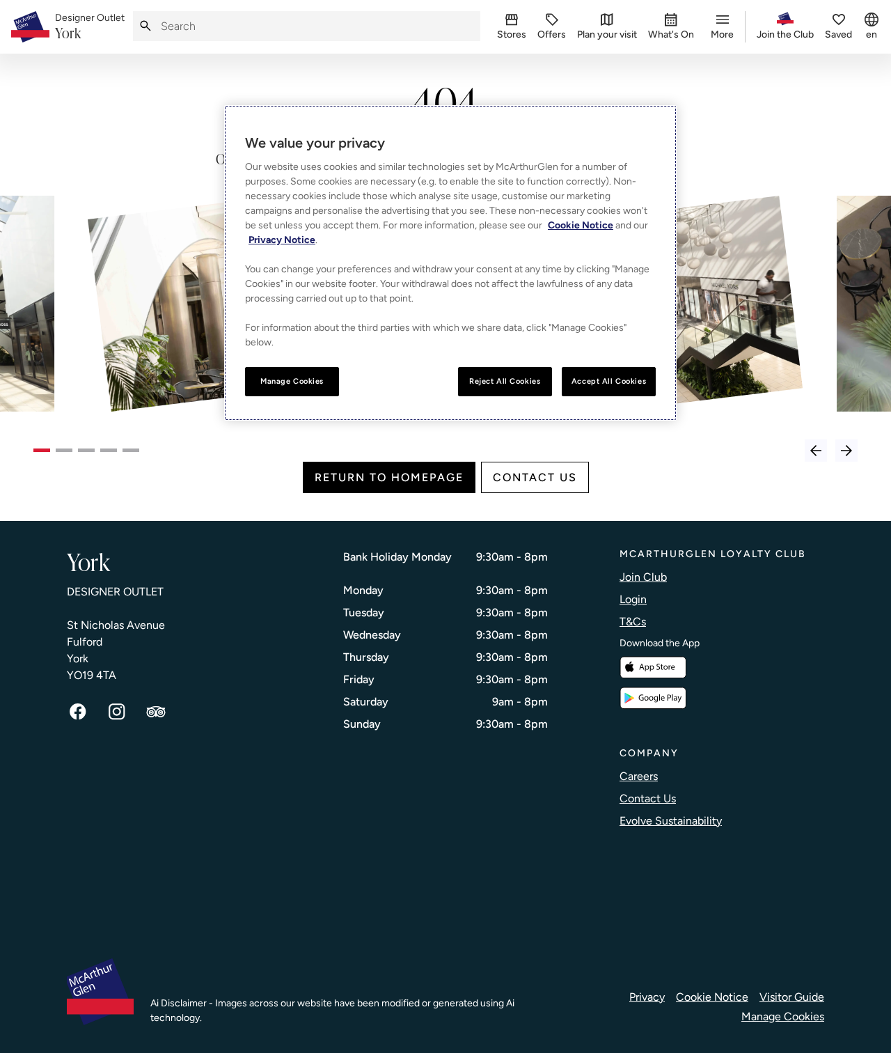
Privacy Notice (282, 240)
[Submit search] (145, 26)
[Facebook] (78, 712)
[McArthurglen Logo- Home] (30, 26)
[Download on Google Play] (653, 698)
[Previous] (816, 450)
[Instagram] (117, 712)
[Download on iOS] (653, 667)
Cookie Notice (712, 997)
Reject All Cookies (504, 381)
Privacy (647, 997)
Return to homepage (389, 477)
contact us (535, 477)
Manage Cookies (782, 1016)
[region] (450, 263)
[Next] (846, 450)
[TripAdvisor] (156, 712)
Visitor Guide (791, 997)
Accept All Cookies (608, 381)
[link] (90, 27)
